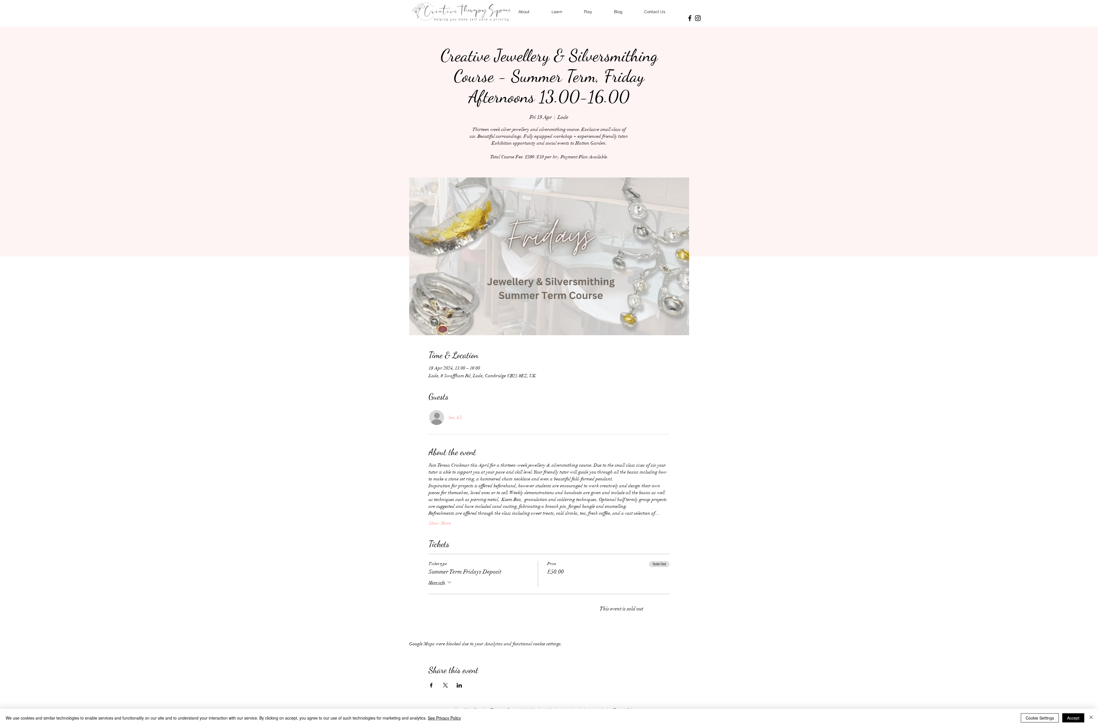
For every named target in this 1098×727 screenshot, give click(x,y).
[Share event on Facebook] (431, 685)
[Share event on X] (445, 685)
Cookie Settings (1040, 718)
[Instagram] (698, 18)
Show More (440, 523)
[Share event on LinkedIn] (459, 685)
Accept (1073, 718)
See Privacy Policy (444, 718)
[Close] (1091, 717)
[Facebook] (690, 18)
